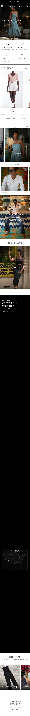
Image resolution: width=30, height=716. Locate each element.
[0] (15, 267)
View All (25, 68)
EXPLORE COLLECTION (15, 220)
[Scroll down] (15, 38)
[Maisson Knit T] (12, 83)
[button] (28, 144)
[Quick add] (12, 105)
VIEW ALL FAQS (15, 709)
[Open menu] (3, 6)
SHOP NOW (6, 25)
